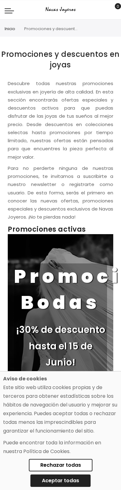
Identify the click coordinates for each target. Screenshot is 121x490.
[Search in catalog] (104, 10)
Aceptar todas (60, 480)
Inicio (10, 29)
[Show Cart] (113, 10)
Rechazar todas (60, 465)
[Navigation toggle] (9, 10)
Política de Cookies (46, 451)
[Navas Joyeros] (60, 10)
